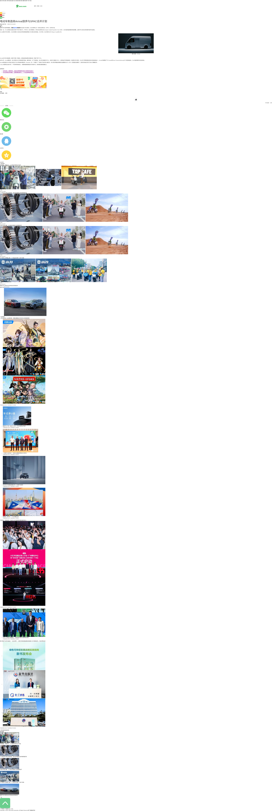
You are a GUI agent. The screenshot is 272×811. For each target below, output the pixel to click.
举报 (1, 91)
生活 (15, 0)
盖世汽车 (4, 24)
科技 (30, 0)
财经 (21, 0)
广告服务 (6, 808)
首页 (1, 0)
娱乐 (6, 0)
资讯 (3, 0)
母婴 (17, 0)
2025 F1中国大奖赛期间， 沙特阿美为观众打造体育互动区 (16, 637)
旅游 (12, 0)
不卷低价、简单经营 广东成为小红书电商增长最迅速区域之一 (13, 520)
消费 (26, 0)
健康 (24, 0)
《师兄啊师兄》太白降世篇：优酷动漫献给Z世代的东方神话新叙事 (14, 318)
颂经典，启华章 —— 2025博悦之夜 (11, 516)
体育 (8, 0)
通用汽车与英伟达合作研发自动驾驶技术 (9, 285)
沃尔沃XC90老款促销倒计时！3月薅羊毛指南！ (13, 484)
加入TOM (11, 808)
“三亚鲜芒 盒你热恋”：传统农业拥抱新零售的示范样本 (15, 453)
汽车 (28, 0)
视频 (19, 0)
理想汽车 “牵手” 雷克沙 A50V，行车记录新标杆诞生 (14, 426)
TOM (1, 405)
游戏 (10, 0)
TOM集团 (2, 808)
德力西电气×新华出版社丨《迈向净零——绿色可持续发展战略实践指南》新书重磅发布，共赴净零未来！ (23, 641)
